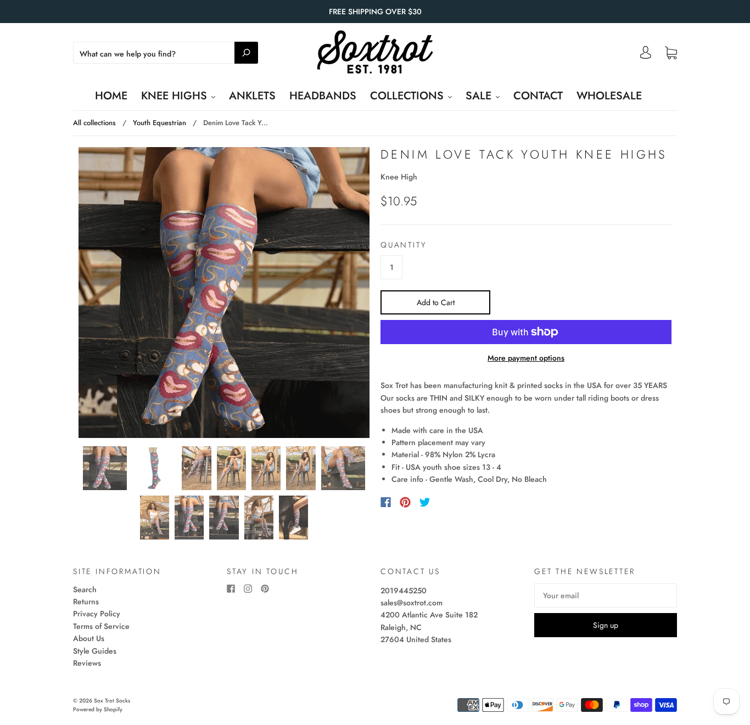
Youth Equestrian (159, 122)
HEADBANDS (322, 96)
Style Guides (94, 650)
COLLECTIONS (408, 96)
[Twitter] (425, 502)
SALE (480, 96)
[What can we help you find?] (165, 53)
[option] (224, 292)
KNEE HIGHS (175, 96)
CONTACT (538, 96)
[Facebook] (385, 502)
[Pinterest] (405, 502)
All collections (94, 122)
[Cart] (671, 53)
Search (85, 589)
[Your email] (605, 595)
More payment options (526, 357)
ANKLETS (252, 96)
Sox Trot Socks (112, 700)
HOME (111, 96)
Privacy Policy (96, 613)
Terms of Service (101, 626)
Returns (86, 601)
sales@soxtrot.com (411, 602)
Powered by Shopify (97, 709)
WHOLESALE (609, 96)
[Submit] (246, 53)
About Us (88, 638)
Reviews (87, 662)
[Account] (645, 55)
